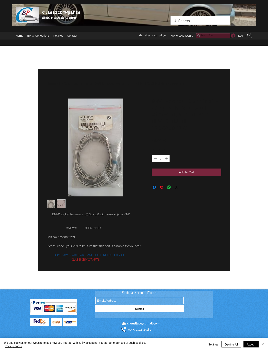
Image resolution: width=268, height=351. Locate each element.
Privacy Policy (13, 346)
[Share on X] (176, 187)
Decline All (231, 344)
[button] (249, 35)
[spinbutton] (161, 158)
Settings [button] (213, 344)
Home (51, 84)
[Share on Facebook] (154, 187)
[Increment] (166, 158)
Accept (251, 344)
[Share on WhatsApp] (169, 187)
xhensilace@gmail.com (153, 35)
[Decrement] (155, 158)
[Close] (263, 344)
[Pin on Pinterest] (161, 187)
